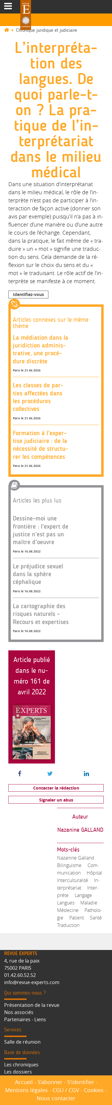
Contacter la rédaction (56, 788)
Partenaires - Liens (25, 1019)
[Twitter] (50, 774)
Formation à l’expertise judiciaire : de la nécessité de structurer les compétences (40, 444)
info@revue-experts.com (31, 982)
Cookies (94, 1090)
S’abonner (50, 1082)
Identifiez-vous (28, 294)
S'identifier (80, 1082)
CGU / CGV (66, 1090)
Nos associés (18, 1012)
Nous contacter (56, 1098)
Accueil (24, 1082)
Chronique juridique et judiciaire (46, 30)
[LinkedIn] (86, 774)
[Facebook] (19, 774)
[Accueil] (9, 30)
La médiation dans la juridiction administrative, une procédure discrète (40, 349)
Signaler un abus (56, 800)
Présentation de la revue (31, 1005)
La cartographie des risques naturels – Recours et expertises (41, 614)
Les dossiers (18, 1071)
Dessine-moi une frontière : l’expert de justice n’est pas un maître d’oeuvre (40, 530)
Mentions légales (26, 1090)
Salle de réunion (22, 1042)
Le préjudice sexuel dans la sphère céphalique (38, 574)
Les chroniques (21, 1064)
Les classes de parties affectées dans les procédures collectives (38, 396)
